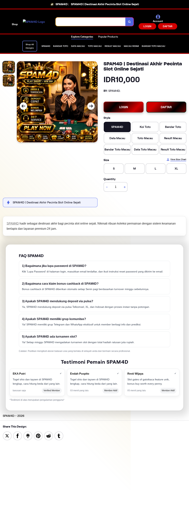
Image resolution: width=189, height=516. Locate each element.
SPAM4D (13, 223)
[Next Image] (91, 106)
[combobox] (91, 22)
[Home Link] (34, 21)
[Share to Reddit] (48, 435)
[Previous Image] (23, 106)
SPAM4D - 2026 (13, 415)
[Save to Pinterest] (38, 435)
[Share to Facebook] (17, 435)
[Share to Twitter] (7, 435)
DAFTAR (167, 26)
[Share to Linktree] (27, 435)
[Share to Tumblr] (58, 435)
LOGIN (147, 26)
